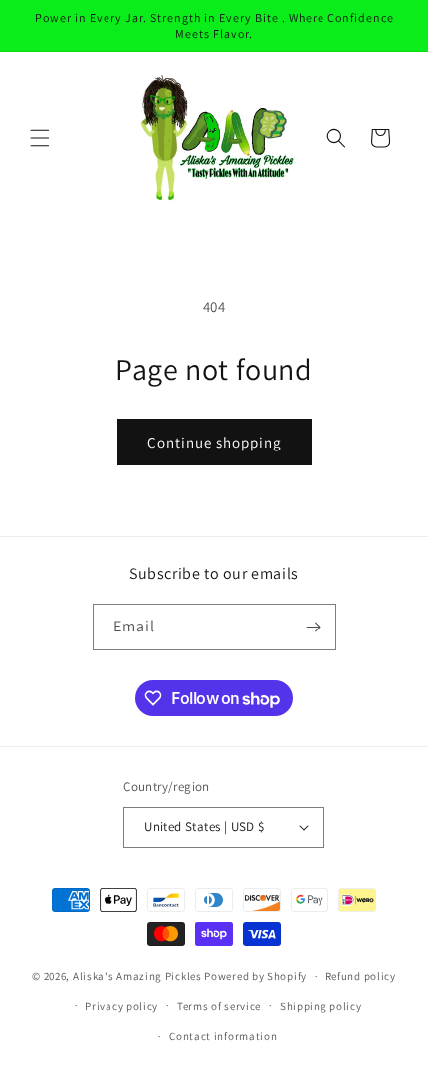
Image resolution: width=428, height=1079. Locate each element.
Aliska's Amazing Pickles (139, 976)
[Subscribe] (313, 627)
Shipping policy (321, 1006)
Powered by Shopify (255, 976)
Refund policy (360, 976)
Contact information (223, 1036)
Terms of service (219, 1006)
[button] (40, 138)
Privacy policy (121, 1006)
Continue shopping (214, 442)
